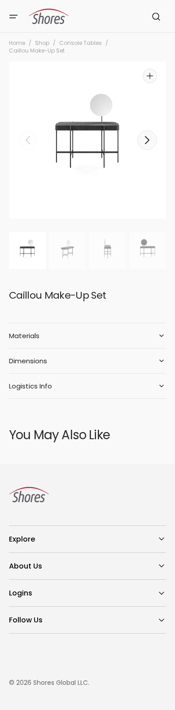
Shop (42, 43)
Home (17, 43)
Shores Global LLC (60, 682)
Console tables (80, 43)
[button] (13, 16)
